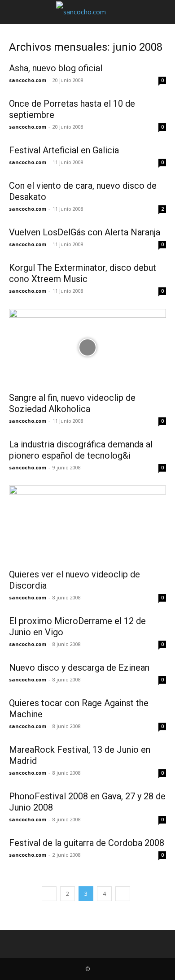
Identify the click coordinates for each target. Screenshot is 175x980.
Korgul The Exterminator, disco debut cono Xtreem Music (82, 273)
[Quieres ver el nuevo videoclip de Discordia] (87, 524)
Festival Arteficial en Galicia (64, 150)
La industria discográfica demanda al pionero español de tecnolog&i (81, 450)
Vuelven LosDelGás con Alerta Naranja (84, 232)
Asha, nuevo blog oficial (55, 68)
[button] (15, 12)
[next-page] (122, 893)
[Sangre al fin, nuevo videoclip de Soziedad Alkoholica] (87, 347)
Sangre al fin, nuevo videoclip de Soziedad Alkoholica (72, 403)
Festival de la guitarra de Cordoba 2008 (86, 842)
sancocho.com (27, 80)
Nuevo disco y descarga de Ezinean (79, 667)
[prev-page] (49, 893)
